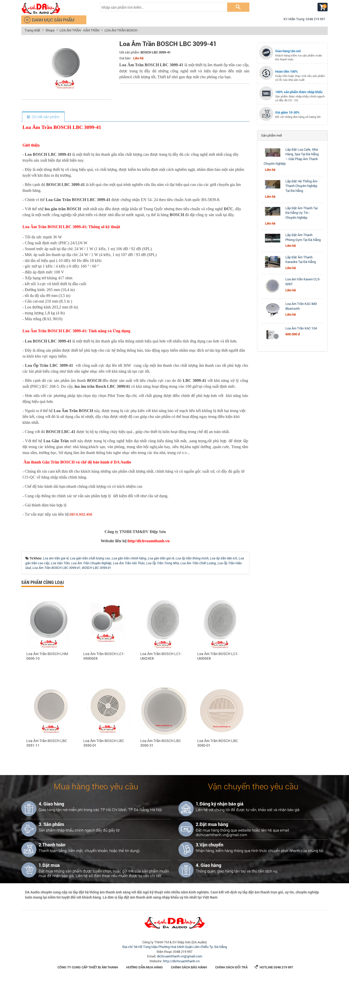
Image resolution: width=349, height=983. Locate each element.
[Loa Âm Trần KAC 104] (273, 342)
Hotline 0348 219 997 (273, 967)
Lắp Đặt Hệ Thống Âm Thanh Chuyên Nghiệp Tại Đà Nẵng (301, 186)
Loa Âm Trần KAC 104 (301, 328)
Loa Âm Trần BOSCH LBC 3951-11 (46, 743)
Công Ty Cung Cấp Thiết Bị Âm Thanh (87, 967)
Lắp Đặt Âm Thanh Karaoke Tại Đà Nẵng (300, 259)
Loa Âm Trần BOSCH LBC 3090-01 (217, 743)
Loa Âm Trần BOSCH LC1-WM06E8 (104, 656)
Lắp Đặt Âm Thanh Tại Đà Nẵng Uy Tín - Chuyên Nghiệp (301, 213)
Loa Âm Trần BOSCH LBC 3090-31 (160, 743)
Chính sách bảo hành (189, 967)
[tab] (43, 117)
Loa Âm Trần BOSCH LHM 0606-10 (47, 656)
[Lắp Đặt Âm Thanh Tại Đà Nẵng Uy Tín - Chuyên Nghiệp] (273, 215)
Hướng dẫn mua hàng (144, 967)
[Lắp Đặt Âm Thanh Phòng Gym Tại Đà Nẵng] (273, 242)
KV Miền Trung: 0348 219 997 (302, 19)
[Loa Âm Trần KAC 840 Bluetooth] (273, 318)
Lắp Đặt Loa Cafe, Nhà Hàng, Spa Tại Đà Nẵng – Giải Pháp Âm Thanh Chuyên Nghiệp (291, 156)
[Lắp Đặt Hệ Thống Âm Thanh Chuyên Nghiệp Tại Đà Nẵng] (273, 188)
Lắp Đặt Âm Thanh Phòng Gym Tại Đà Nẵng (303, 237)
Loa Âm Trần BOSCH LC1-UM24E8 (161, 656)
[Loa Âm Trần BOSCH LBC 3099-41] (66, 94)
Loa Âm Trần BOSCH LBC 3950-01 (103, 743)
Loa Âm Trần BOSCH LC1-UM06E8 (218, 656)
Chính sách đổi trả (231, 967)
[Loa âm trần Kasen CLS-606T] (273, 293)
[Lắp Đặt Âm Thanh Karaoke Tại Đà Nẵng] (273, 267)
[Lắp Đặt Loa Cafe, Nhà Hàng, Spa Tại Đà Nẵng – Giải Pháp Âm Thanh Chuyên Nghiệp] (273, 156)
